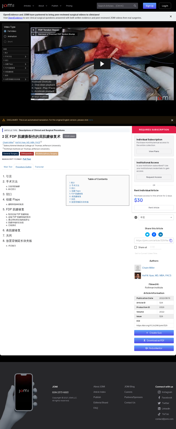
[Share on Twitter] (147, 234)
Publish (55, 5)
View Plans (154, 151)
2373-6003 (62, 392)
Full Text (27, 159)
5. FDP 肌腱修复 (76, 193)
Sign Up (149, 5)
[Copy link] (171, 240)
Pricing (69, 5)
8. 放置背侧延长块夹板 (79, 202)
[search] (135, 6)
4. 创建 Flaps (75, 191)
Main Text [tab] (8, 167)
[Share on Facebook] (154, 234)
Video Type (9, 26)
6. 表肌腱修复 (75, 196)
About (41, 5)
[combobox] (114, 5)
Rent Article (154, 207)
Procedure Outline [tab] (23, 167)
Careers (128, 392)
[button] (102, 64)
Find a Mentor (155, 348)
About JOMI (99, 386)
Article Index (100, 392)
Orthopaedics (27, 153)
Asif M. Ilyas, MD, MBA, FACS (156, 275)
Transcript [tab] (39, 167)
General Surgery (10, 153)
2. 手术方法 (74, 185)
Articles (27, 5)
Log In (165, 5)
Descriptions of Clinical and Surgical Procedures (42, 130)
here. (91, 120)
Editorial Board (101, 402)
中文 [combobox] (143, 217)
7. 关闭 (72, 199)
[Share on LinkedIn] (160, 234)
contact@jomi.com (164, 419)
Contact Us (129, 402)
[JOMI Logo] (8, 5)
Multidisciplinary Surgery (46, 153)
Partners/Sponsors (133, 397)
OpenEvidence (15, 18)
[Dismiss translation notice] (172, 120)
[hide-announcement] (170, 16)
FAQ (96, 408)
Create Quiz (156, 332)
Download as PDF (155, 340)
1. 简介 (72, 182)
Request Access (154, 177)
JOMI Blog (129, 386)
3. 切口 (72, 188)
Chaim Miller (148, 268)
